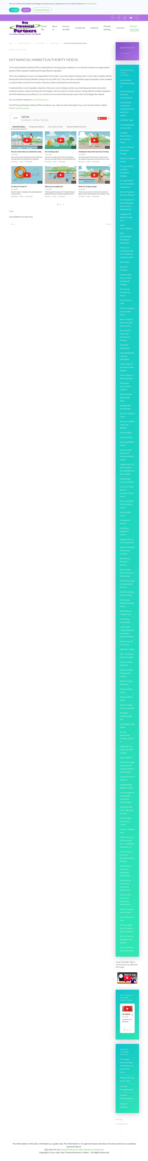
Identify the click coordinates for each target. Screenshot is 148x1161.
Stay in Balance (126, 758)
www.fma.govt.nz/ (41, 100)
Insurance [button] (120, 28)
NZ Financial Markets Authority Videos (127, 603)
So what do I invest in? (19, 186)
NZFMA (25, 117)
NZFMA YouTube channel (19, 108)
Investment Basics (18, 127)
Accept (14, 10)
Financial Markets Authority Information (127, 356)
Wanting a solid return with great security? (126, 810)
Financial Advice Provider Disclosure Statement (82, 1149)
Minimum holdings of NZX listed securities (127, 550)
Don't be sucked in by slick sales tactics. (127, 311)
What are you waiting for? (54, 186)
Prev (13, 224)
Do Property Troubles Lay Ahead (125, 292)
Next (108, 224)
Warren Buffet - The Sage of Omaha (126, 821)
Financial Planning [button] (107, 28)
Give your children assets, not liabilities (127, 424)
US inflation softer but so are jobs (127, 1014)
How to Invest (21, 50)
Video (11, 211)
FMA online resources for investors (125, 386)
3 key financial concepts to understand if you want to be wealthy (127, 109)
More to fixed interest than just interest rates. (126, 573)
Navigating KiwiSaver (36, 127)
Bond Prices (125, 262)
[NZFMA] (15, 118)
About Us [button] (54, 28)
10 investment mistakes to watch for (127, 83)
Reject (26, 10)
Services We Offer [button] (66, 28)
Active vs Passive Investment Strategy (127, 150)
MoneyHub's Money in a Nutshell (125, 561)
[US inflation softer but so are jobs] (127, 1009)
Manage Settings (42, 10)
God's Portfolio (126, 433)
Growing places (126, 437)
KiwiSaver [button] (94, 28)
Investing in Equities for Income (124, 531)
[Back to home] (25, 28)
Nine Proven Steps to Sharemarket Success (127, 584)
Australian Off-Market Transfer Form (126, 217)
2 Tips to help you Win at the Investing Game (127, 94)
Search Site (44, 28)
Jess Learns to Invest (55, 127)
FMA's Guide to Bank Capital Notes (126, 397)
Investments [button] (80, 28)
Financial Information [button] (134, 28)
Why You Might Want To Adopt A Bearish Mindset (127, 928)
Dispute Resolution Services (76, 127)
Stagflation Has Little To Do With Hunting (126, 749)
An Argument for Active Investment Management (127, 184)
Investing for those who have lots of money (94, 152)
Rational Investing (127, 649)
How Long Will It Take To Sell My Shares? (126, 504)
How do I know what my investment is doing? (27, 152)
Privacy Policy (90, 4)
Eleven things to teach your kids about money (126, 322)
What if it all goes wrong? (88, 186)
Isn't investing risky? (52, 152)
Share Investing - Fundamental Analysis (126, 673)
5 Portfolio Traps (126, 120)
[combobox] (127, 53)
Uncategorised (121, 1124)
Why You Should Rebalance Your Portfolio (126, 939)
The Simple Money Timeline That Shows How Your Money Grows (127, 1065)
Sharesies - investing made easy (126, 716)
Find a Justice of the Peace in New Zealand (127, 367)
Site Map (119, 1119)
